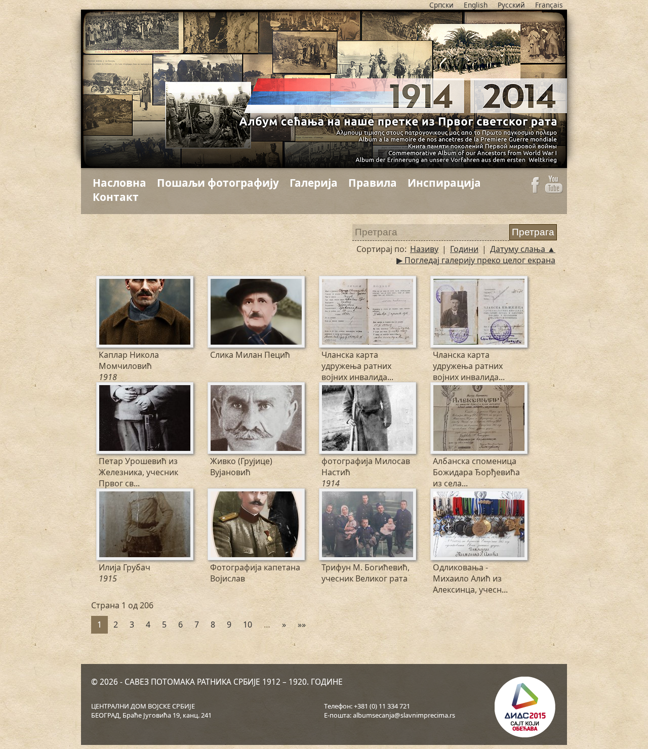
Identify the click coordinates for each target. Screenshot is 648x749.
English (476, 5)
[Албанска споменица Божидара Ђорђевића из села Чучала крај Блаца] (439, 390)
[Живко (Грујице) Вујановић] (216, 390)
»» (302, 624)
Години (464, 249)
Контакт (116, 197)
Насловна (119, 183)
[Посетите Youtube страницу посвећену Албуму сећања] (554, 190)
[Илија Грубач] (105, 496)
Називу (424, 249)
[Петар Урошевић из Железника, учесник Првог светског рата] (105, 390)
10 (247, 624)
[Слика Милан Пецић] (216, 283)
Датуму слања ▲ (522, 249)
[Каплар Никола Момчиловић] (105, 283)
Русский (511, 5)
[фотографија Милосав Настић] (328, 390)
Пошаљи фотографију (218, 183)
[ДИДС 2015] (524, 708)
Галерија (314, 183)
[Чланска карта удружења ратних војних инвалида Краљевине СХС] (328, 283)
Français (549, 5)
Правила (372, 183)
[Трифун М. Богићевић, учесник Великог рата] (328, 496)
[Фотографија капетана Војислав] (216, 496)
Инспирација (444, 183)
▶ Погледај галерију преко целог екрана (475, 260)
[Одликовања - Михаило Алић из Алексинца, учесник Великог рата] (439, 496)
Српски (441, 5)
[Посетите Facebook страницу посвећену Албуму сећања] (535, 190)
